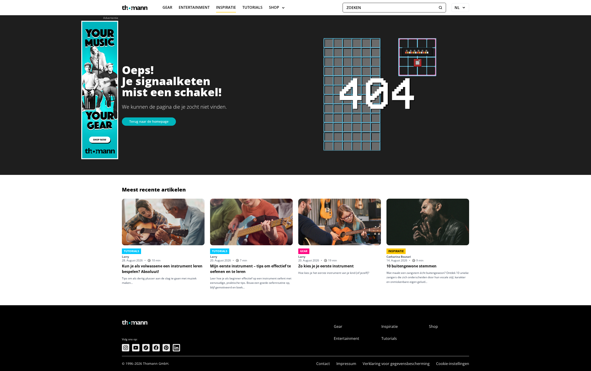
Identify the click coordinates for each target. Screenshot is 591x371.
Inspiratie (226, 7)
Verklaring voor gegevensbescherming (396, 363)
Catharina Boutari (398, 257)
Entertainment (194, 7)
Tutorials (252, 7)
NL (462, 8)
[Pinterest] (166, 347)
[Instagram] (125, 347)
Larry (125, 257)
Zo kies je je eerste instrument (326, 266)
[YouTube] (135, 347)
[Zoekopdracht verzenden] (440, 7)
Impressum (346, 363)
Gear (167, 7)
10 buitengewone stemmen (411, 266)
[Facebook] (156, 347)
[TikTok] (146, 347)
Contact (323, 363)
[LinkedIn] (176, 347)
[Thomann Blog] (135, 7)
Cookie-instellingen (452, 363)
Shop (274, 7)
